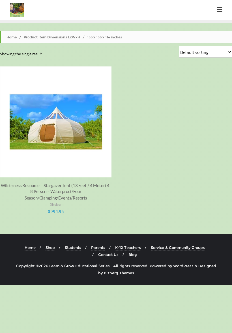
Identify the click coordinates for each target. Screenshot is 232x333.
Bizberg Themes (119, 273)
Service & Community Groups (178, 247)
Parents (98, 247)
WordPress (183, 266)
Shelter (56, 204)
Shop (50, 247)
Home (12, 37)
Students (73, 247)
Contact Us (108, 254)
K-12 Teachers (128, 247)
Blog (132, 254)
